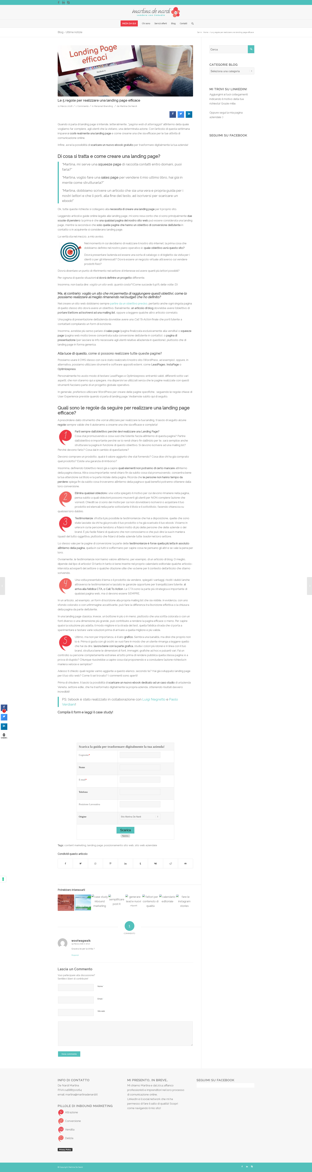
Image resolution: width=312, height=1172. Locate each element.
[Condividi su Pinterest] (110, 863)
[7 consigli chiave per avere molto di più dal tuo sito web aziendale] (83, 902)
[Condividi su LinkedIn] (125, 863)
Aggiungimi (216, 94)
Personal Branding (103, 106)
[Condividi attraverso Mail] (185, 863)
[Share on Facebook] (172, 116)
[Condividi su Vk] (155, 863)
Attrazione (71, 1112)
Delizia (69, 1138)
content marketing (75, 845)
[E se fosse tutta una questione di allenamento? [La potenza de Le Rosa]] (66, 902)
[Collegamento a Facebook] (58, 2)
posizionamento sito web (119, 845)
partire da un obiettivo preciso (128, 303)
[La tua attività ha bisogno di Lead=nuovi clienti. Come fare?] (133, 900)
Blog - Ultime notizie (70, 32)
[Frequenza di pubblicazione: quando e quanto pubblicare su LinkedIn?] (167, 902)
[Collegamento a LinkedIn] (63, 2)
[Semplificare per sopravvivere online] (116, 899)
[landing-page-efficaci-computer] (125, 71)
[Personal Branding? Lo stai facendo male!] (309, 586)
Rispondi (75, 955)
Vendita (69, 1129)
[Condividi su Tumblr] (140, 863)
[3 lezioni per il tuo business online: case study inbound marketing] (99, 902)
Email (101, 998)
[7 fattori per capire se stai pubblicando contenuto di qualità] (150, 902)
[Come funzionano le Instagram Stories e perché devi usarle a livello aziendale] (184, 902)
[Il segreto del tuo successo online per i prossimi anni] (2, 586)
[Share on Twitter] (181, 116)
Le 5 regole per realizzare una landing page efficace (99, 100)
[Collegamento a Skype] (68, 2)
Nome (101, 986)
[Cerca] (191, 23)
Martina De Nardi (128, 106)
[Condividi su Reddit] (170, 863)
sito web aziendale (146, 845)
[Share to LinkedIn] (189, 116)
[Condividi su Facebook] (65, 863)
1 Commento (82, 106)
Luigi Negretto (153, 699)
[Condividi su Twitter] (80, 863)
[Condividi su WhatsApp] (95, 863)
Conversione (73, 1121)
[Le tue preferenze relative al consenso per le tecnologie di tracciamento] (3, 879)
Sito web (101, 1011)
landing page (95, 845)
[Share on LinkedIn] (4, 729)
